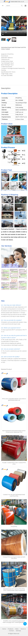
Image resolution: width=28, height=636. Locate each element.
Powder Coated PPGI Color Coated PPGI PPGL (14, 463)
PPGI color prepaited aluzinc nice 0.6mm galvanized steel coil (14, 399)
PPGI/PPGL (14, 526)
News (16, 629)
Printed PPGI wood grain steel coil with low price (14, 557)
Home (4, 629)
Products (10, 629)
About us (23, 629)
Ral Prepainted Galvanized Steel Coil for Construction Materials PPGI (14, 431)
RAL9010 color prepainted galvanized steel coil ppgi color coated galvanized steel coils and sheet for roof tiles (14, 621)
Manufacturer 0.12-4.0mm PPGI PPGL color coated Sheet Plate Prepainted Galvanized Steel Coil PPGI (14, 589)
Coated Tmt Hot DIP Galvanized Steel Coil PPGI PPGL (14, 495)
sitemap (18, 631)
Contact (11, 631)
